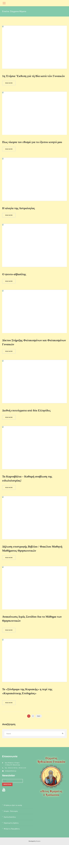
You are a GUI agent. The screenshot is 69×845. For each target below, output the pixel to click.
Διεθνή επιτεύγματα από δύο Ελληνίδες (26, 410)
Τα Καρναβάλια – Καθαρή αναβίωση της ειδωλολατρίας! (27, 478)
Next (38, 716)
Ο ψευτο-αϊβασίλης (14, 274)
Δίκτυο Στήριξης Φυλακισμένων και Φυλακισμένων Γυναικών (34, 342)
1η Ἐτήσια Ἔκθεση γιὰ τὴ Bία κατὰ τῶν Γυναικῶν (33, 76)
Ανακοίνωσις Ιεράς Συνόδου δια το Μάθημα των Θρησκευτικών (32, 618)
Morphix (38, 841)
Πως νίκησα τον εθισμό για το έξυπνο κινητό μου (32, 142)
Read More (8, 83)
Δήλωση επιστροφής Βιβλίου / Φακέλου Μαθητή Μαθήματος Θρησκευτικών (32, 548)
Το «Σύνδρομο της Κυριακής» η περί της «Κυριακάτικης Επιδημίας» (27, 691)
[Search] (62, 733)
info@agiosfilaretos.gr (10, 771)
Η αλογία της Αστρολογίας (18, 208)
